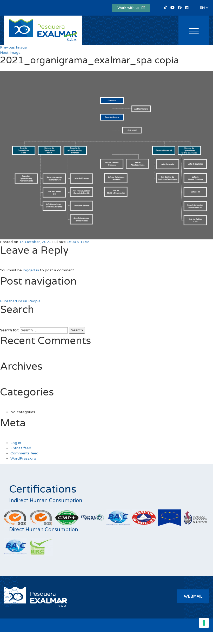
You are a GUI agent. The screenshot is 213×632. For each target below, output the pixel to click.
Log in (15, 443)
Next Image (10, 52)
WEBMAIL (193, 596)
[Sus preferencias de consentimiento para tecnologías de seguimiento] (204, 623)
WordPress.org (23, 458)
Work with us (129, 7)
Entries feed (20, 448)
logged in (31, 270)
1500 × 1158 (78, 242)
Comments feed (24, 453)
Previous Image (13, 47)
